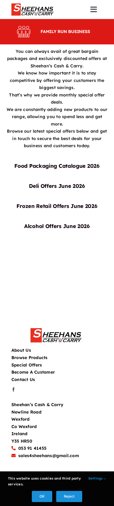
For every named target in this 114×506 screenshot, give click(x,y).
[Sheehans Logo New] (33, 5)
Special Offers (26, 365)
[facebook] (13, 389)
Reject (69, 496)
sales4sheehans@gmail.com (48, 455)
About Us (21, 350)
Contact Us (23, 379)
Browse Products (29, 357)
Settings (96, 478)
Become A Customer (33, 372)
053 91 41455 (32, 448)
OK (42, 496)
